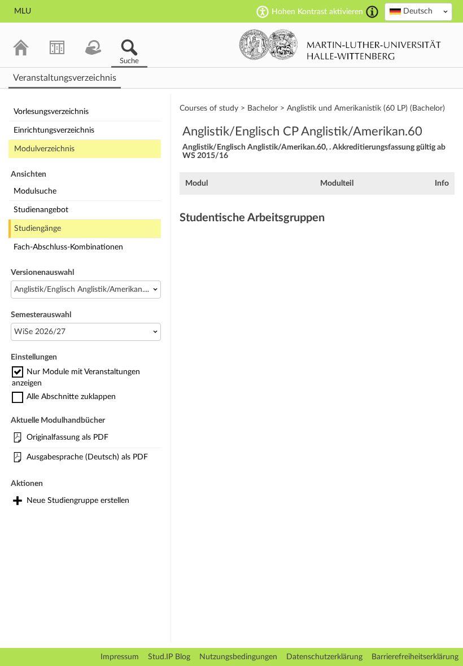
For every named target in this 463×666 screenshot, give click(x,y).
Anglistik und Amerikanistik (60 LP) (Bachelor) (366, 108)
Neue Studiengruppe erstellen (78, 501)
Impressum (120, 657)
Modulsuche (35, 191)
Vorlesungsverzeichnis (51, 112)
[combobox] (418, 12)
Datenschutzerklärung (324, 657)
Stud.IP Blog (169, 657)
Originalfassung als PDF (67, 437)
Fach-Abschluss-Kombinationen (68, 247)
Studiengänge (37, 229)
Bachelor (262, 108)
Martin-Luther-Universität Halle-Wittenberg (340, 44)
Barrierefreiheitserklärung (415, 657)
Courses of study (209, 108)
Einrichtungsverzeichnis (54, 130)
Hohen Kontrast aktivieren (317, 12)
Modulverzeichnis (44, 149)
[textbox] (418, 11)
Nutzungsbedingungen (238, 657)
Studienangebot (41, 210)
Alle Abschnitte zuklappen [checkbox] (71, 397)
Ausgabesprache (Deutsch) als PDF (87, 457)
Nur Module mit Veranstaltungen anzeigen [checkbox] (76, 377)
